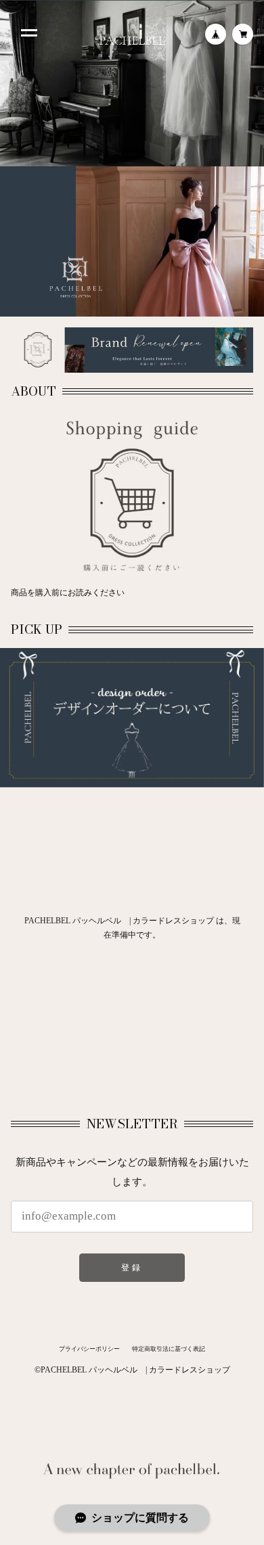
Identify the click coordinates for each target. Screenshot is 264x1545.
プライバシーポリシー (89, 1348)
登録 (132, 1267)
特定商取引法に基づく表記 (168, 1348)
